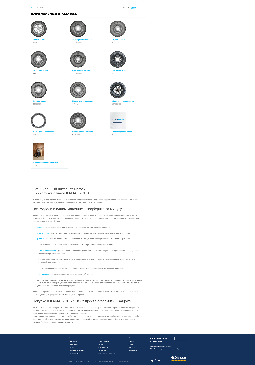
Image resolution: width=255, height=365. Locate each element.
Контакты (132, 347)
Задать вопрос (180, 339)
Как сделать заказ (103, 338)
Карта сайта (133, 350)
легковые (40, 227)
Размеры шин (73, 344)
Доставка (100, 344)
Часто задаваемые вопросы (107, 354)
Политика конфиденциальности (104, 361)
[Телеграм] (151, 360)
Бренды (71, 347)
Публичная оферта (123, 361)
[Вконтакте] (159, 360)
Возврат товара (103, 347)
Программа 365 (74, 354)
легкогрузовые (43, 233)
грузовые (40, 239)
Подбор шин (73, 341)
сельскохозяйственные (46, 251)
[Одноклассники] (155, 360)
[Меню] (4, 5)
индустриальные (44, 274)
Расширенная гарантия (76, 350)
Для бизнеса (102, 350)
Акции (131, 344)
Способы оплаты (103, 341)
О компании (133, 338)
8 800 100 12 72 (158, 338)
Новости (131, 341)
